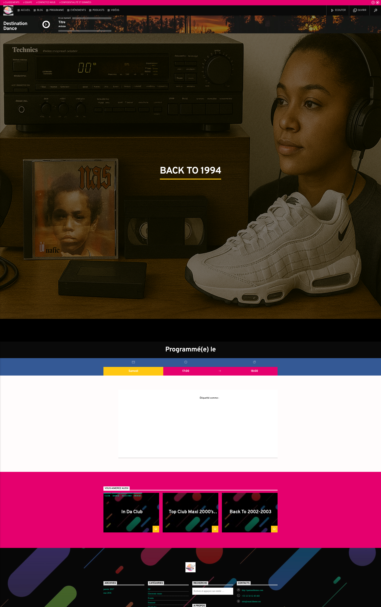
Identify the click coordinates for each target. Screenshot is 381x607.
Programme (56, 10)
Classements (12, 2)
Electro (127, 519)
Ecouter (340, 10)
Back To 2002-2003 (250, 535)
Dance (116, 519)
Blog (40, 10)
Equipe (28, 2)
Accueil (25, 10)
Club (107, 519)
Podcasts (98, 10)
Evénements (78, 10)
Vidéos (115, 10)
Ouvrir (361, 10)
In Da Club (132, 535)
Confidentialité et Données (76, 2)
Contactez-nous (46, 2)
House (137, 519)
